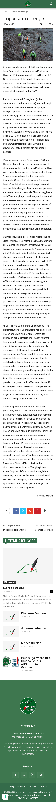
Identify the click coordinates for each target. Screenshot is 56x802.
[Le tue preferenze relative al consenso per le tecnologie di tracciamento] (5, 797)
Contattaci (21, 786)
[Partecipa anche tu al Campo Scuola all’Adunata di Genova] (11, 661)
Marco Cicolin (31, 643)
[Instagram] (24, 775)
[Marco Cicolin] (11, 646)
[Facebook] (15, 775)
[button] (51, 4)
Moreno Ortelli (13, 588)
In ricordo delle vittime (14, 529)
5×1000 (32, 786)
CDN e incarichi (10, 582)
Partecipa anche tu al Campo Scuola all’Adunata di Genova (36, 662)
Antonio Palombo (33, 628)
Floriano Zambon (33, 613)
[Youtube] (40, 775)
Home (6, 11)
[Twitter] (32, 775)
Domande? (43, 786)
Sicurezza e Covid (44, 529)
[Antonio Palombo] (11, 631)
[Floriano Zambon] (11, 616)
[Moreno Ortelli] (28, 566)
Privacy (11, 786)
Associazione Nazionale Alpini (28, 733)
